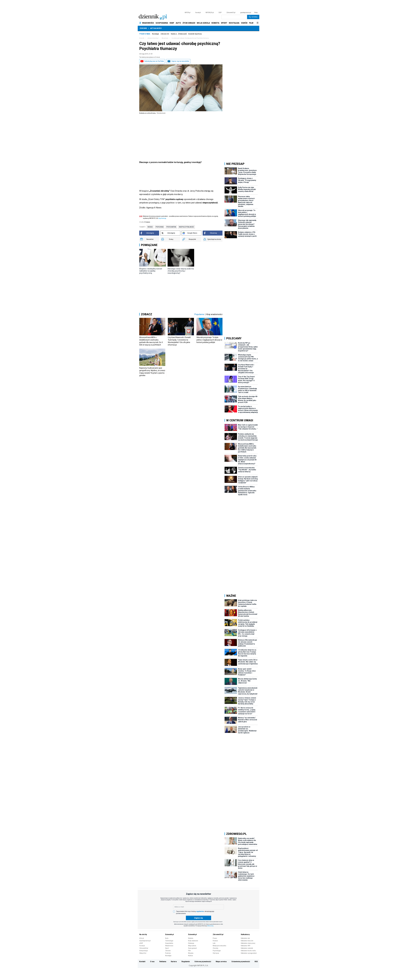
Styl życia (216, 953)
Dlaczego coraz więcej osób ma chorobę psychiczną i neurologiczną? (181, 271)
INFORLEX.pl (210, 12)
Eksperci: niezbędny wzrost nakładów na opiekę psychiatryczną (150, 271)
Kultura (190, 955)
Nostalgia (155, 34)
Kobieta (190, 938)
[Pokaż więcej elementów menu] (257, 23)
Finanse (215, 941)
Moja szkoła (192, 945)
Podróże (168, 953)
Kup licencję (162, 218)
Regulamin (186, 962)
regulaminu (200, 911)
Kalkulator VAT (245, 945)
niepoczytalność (186, 227)
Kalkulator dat (245, 938)
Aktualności (156, 28)
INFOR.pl (187, 12)
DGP (220, 12)
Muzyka (190, 953)
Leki (214, 943)
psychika (159, 227)
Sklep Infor (142, 953)
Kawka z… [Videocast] (179, 34)
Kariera (174, 962)
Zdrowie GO (165, 34)
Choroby (215, 948)
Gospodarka (169, 943)
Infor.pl (141, 938)
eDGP (141, 943)
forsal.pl (198, 12)
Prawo (215, 938)
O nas (152, 962)
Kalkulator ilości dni (247, 941)
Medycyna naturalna (219, 945)
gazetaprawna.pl (245, 12)
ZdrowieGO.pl (231, 12)
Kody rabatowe (193, 941)
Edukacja (191, 943)
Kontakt (142, 962)
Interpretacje (143, 950)
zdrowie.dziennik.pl (152, 38)
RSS (256, 962)
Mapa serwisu (221, 962)
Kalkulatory (245, 934)
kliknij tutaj (210, 926)
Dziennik (141, 38)
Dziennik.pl (169, 934)
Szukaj (255, 17)
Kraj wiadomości (214, 314)
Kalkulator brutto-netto (248, 950)
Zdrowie (143, 28)
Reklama (162, 962)
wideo (150, 227)
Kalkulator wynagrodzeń (249, 953)
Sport (167, 948)
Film (189, 950)
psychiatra (171, 227)
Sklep (256, 12)
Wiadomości (169, 945)
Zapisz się (198, 918)
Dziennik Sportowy (195, 34)
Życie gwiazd (192, 948)
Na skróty (143, 934)
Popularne (199, 314)
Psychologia (217, 950)
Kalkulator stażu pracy (248, 943)
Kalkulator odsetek (247, 948)
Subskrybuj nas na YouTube (154, 61)
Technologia (169, 941)
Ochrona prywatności (202, 962)
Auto (166, 938)
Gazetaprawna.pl (145, 941)
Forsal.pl (142, 945)
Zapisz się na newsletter (180, 61)
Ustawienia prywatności (240, 962)
